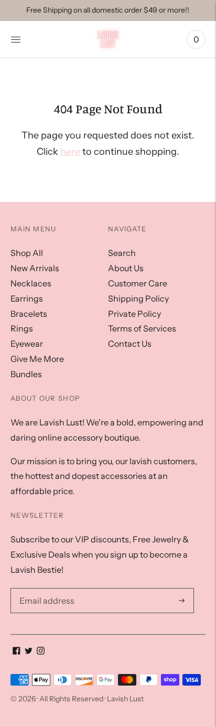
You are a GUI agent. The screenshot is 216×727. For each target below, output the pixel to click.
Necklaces (30, 283)
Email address (44, 588)
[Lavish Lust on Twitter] (29, 651)
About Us (126, 268)
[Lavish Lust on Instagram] (41, 651)
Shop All (26, 253)
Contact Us (130, 343)
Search (122, 253)
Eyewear (26, 343)
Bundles (26, 374)
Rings (21, 328)
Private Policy (134, 313)
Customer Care (137, 283)
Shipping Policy (138, 298)
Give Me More (37, 359)
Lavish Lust (125, 698)
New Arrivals (34, 268)
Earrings (26, 298)
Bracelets (28, 313)
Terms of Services (142, 328)
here (70, 151)
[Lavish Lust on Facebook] (16, 651)
